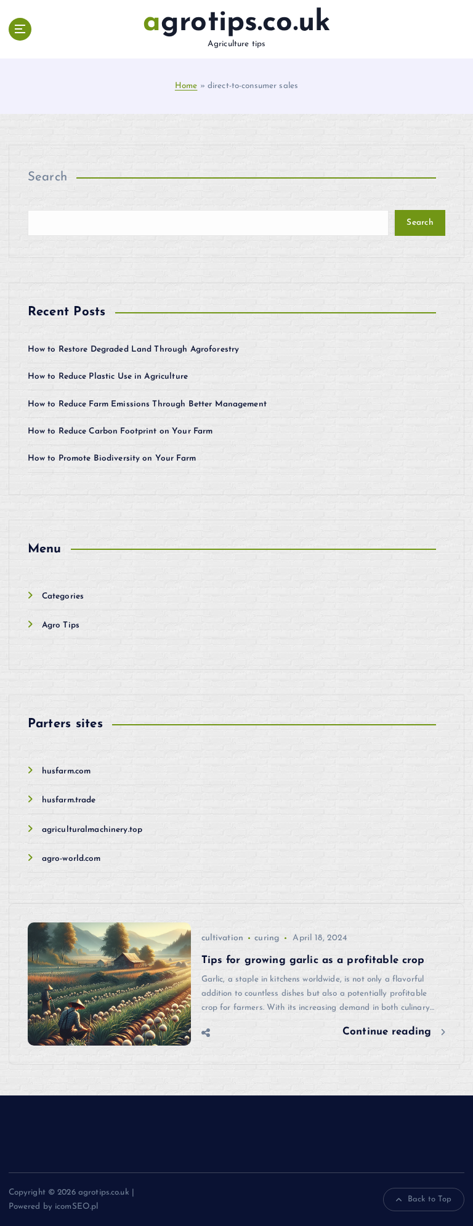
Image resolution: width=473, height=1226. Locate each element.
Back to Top (430, 1199)
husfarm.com (66, 771)
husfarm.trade (69, 800)
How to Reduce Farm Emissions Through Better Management (147, 404)
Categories (63, 596)
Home (186, 86)
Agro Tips (60, 625)
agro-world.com (71, 859)
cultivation (222, 938)
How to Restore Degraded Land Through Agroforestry (134, 349)
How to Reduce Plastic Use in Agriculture (108, 377)
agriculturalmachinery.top (92, 830)
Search (48, 177)
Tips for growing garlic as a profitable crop (313, 960)
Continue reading (388, 1031)
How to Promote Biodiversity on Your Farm (112, 458)
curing (266, 938)
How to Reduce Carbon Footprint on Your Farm (120, 431)
